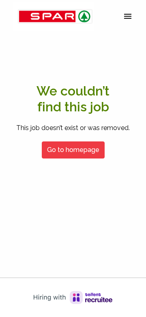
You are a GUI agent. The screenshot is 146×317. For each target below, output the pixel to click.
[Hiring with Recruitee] (73, 297)
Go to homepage (73, 150)
